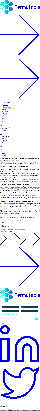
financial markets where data (18, 187)
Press (3, 116)
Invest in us (3, 225)
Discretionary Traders (4, 128)
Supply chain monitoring (5, 223)
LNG (10, 108)
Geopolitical (4, 109)
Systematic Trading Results (6, 102)
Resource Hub (3, 112)
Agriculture (21, 108)
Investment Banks (5, 105)
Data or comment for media (5, 226)
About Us (3, 121)
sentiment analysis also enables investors (32, 180)
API (2, 142)
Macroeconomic (5, 106)
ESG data (3, 222)
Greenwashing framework (5, 224)
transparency (14, 205)
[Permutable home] (20, 13)
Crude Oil (4, 108)
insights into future (14, 169)
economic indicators (6, 168)
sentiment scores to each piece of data (24, 175)
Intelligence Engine (4, 110)
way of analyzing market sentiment (34, 179)
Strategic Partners (5, 114)
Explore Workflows (5, 111)
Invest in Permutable (4, 154)
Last (18, 220)
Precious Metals (13, 108)
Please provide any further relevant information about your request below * (9, 229)
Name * (1, 220)
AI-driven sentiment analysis (6, 179)
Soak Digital (9, 409)
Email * (19, 220)
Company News (5, 115)
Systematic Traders (5, 101)
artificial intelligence (19, 173)
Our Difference (5, 113)
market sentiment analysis (22, 216)
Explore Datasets (4, 119)
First (9, 220)
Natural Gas (7, 108)
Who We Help (3, 118)
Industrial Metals (18, 108)
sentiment (5, 162)
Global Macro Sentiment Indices (7, 107)
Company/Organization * (31, 220)
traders (16, 211)
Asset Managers (5, 104)
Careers (2, 156)
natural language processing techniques (9, 203)
